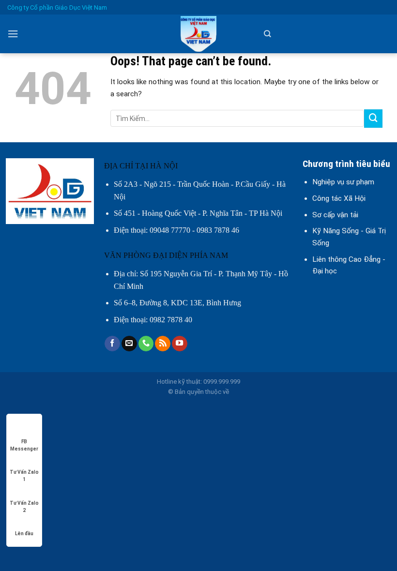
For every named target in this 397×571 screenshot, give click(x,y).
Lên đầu (24, 533)
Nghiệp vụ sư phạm (343, 182)
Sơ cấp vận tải (335, 214)
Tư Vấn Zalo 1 (24, 472)
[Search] (267, 34)
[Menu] (12, 33)
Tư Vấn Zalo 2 (24, 503)
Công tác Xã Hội (339, 198)
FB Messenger (24, 442)
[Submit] (373, 118)
